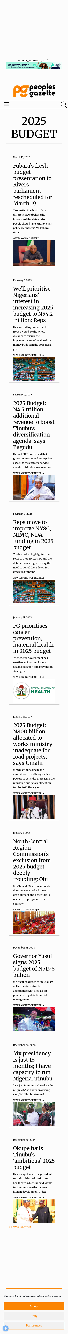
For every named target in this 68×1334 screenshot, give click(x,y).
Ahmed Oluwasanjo (26, 909)
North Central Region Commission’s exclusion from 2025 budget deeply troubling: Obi (32, 860)
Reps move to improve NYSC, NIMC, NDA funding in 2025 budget (33, 535)
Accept (34, 1306)
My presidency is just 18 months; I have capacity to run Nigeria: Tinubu (32, 1066)
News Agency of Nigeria (28, 355)
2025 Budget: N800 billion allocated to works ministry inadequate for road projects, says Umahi (32, 744)
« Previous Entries (20, 1226)
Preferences (34, 1325)
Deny (34, 1316)
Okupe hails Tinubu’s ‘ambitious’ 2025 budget (34, 1157)
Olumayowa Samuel (26, 238)
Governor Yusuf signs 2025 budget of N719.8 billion (34, 965)
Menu (23, 105)
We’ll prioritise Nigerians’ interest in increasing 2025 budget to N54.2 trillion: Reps (33, 304)
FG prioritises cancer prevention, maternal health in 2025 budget (33, 638)
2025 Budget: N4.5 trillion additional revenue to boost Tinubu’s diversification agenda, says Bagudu (34, 425)
